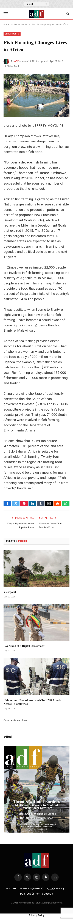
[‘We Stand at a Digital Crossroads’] (36, 622)
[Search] (67, 14)
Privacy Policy (36, 915)
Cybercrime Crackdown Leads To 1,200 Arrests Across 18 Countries (32, 702)
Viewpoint (10, 592)
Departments (12, 34)
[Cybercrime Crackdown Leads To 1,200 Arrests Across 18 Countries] (36, 676)
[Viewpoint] (36, 568)
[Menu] (6, 14)
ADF (16, 61)
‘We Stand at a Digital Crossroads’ (24, 646)
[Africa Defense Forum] (36, 14)
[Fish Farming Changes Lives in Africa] (36, 95)
